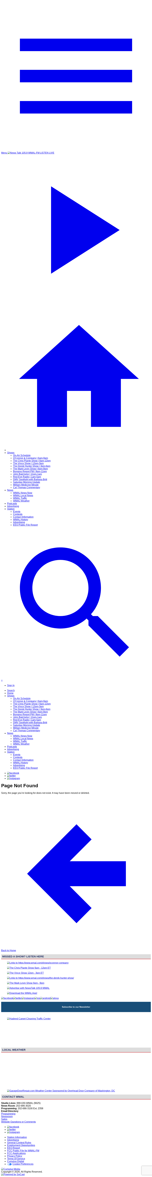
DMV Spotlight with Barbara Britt (30, 479)
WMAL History (20, 519)
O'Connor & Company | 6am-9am (30, 458)
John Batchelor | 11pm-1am (27, 474)
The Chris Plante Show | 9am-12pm (32, 460)
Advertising (13, 506)
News (10, 490)
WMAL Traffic (20, 498)
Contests (17, 514)
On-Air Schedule (22, 455)
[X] (11, 775)
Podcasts (12, 503)
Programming (8, 1114)
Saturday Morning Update (26, 482)
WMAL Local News (23, 495)
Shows (10, 452)
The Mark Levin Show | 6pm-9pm (30, 468)
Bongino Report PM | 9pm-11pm (30, 471)
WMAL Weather (21, 501)
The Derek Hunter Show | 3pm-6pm (31, 466)
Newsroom (7, 1116)
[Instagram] (13, 778)
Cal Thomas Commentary (26, 487)
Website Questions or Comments (18, 1122)
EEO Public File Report (25, 525)
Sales (4, 1119)
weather (76, 1085)
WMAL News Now (22, 493)
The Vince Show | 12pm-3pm (28, 463)
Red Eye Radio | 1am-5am (27, 476)
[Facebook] (13, 773)
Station (11, 509)
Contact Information (23, 517)
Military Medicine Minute (26, 485)
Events (16, 511)
